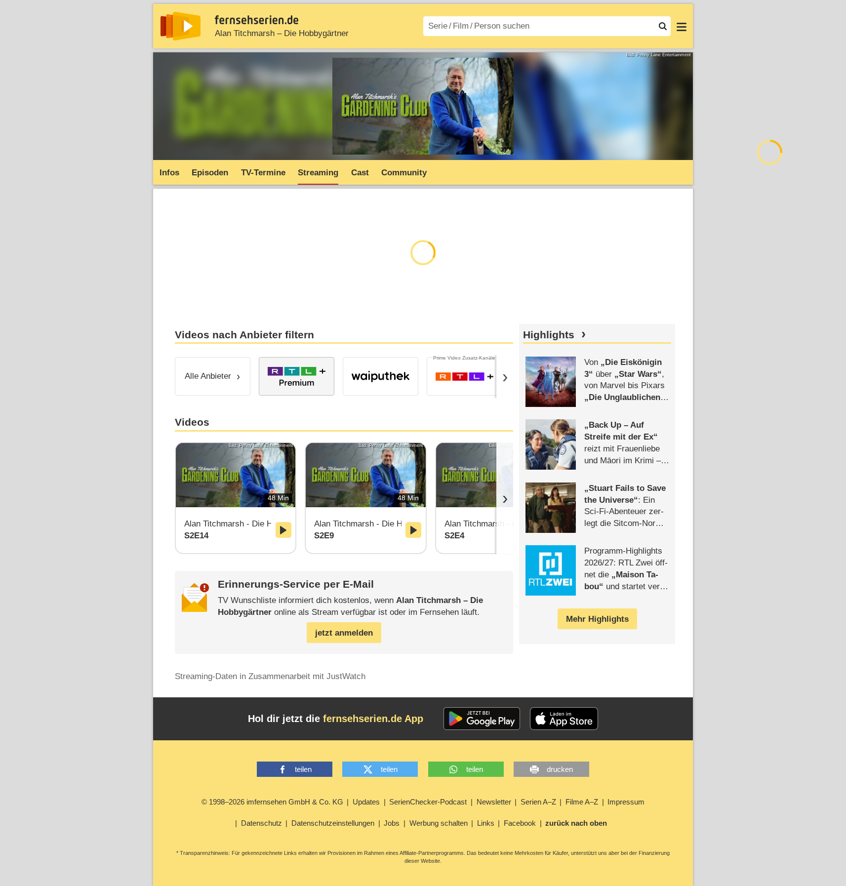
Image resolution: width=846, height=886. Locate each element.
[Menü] (681, 26)
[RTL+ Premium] (296, 376)
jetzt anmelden (344, 633)
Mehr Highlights (597, 619)
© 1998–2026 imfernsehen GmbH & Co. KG (272, 802)
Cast (360, 172)
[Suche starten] (663, 26)
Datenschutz (261, 823)
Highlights (548, 335)
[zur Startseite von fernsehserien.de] (181, 26)
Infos (169, 172)
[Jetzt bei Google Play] (481, 718)
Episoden (210, 172)
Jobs (392, 823)
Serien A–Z (538, 802)
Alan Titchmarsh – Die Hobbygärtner (282, 33)
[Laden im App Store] (564, 718)
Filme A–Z (581, 802)
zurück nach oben (576, 823)
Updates (366, 802)
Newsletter (494, 802)
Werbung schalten (438, 823)
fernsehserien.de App (373, 718)
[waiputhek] (380, 376)
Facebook (520, 823)
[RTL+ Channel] (464, 376)
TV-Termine (263, 172)
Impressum (626, 802)
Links (485, 823)
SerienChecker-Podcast (428, 802)
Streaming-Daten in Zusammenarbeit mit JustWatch (270, 676)
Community (404, 172)
